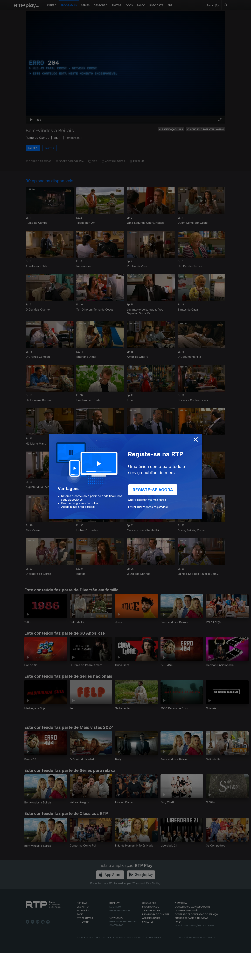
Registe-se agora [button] (153, 489)
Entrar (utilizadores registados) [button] (148, 507)
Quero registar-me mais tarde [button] (147, 499)
